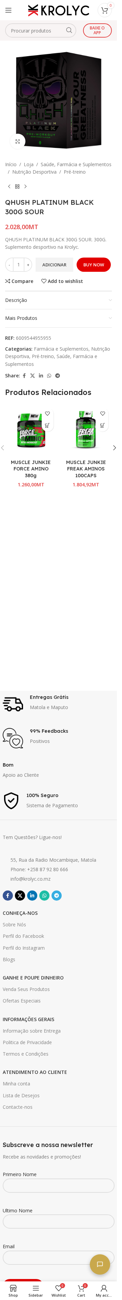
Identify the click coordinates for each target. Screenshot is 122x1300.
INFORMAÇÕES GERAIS (28, 1019)
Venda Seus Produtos (26, 989)
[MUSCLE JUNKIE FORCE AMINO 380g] (31, 430)
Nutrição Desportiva (34, 172)
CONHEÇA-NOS (20, 913)
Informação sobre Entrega (32, 1031)
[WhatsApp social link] (49, 375)
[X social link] (32, 375)
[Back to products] (17, 187)
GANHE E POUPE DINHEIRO (33, 977)
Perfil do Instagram (24, 948)
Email (9, 1246)
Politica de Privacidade (27, 1042)
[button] (102, 426)
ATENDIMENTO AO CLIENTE (35, 1072)
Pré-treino (75, 172)
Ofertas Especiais (22, 1000)
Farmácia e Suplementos (61, 349)
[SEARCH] (69, 30)
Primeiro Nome (20, 1174)
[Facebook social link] (24, 375)
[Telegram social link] (57, 375)
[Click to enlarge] (17, 141)
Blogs (9, 959)
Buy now (93, 265)
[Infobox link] (59, 704)
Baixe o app (97, 30)
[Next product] (25, 187)
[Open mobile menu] (8, 10)
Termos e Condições (25, 1054)
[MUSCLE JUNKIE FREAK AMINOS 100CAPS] (86, 430)
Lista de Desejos (21, 1095)
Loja (29, 164)
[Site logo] (58, 9)
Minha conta (16, 1083)
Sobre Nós (14, 924)
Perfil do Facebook (23, 936)
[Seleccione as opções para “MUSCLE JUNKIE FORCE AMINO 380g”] (48, 426)
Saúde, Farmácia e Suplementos (76, 164)
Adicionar (54, 265)
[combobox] (40, 30)
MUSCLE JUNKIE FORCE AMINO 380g (31, 469)
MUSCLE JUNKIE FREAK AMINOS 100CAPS (86, 469)
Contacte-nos (18, 1107)
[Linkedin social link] (41, 375)
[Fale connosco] (100, 1264)
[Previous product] (9, 187)
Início (11, 164)
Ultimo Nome (18, 1210)
